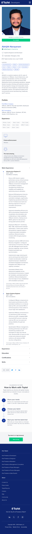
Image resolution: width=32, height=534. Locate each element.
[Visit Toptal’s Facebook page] (18, 517)
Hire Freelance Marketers (8, 461)
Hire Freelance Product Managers (11, 470)
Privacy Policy (8, 527)
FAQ (3, 494)
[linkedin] (19, 370)
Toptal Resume (6, 488)
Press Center (5, 485)
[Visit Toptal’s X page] (13, 517)
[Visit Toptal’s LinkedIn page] (9, 517)
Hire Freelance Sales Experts (9, 473)
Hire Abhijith (16, 40)
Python (9, 67)
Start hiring (16, 439)
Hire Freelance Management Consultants (13, 464)
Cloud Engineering (7, 64)
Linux (4, 67)
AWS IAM (16, 69)
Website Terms (16, 527)
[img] (10, 49)
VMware (15, 64)
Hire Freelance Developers (9, 455)
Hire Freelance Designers (8, 458)
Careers (4, 491)
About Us (4, 500)
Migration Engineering (7, 69)
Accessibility (24, 527)
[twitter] (12, 370)
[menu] (30, 2)
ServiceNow (24, 67)
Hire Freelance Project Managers (10, 467)
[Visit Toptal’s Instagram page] (22, 517)
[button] (16, 168)
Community (5, 497)
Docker (14, 67)
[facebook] (15, 370)
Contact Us (5, 482)
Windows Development (24, 64)
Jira (19, 67)
